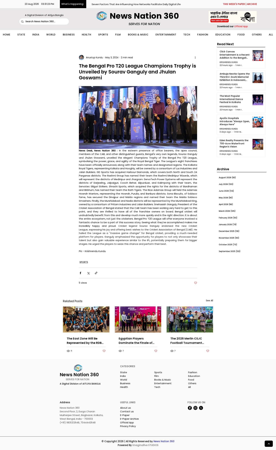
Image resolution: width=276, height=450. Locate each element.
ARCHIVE (252, 4)
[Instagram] (195, 408)
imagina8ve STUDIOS (145, 445)
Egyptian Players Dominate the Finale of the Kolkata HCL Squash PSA (136, 340)
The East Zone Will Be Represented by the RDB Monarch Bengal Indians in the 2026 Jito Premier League (85, 340)
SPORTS (84, 262)
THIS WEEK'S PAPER (234, 4)
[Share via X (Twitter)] (88, 273)
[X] (201, 408)
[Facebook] (190, 408)
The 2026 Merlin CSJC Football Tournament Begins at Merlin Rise (186, 340)
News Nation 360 (163, 441)
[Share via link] (96, 273)
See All (209, 300)
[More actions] (195, 57)
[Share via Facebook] (80, 273)
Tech (157, 387)
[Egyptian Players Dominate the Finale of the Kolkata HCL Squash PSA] (138, 319)
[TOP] (269, 444)
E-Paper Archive (129, 418)
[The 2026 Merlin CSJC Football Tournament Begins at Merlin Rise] (190, 319)
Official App (127, 422)
